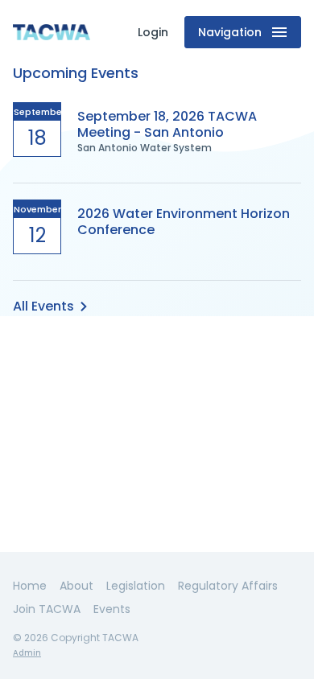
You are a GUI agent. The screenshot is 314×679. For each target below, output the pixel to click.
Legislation (135, 586)
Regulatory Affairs (228, 586)
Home (30, 586)
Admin (27, 653)
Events (111, 609)
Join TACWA (47, 609)
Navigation (230, 32)
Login (153, 32)
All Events (43, 306)
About (76, 586)
